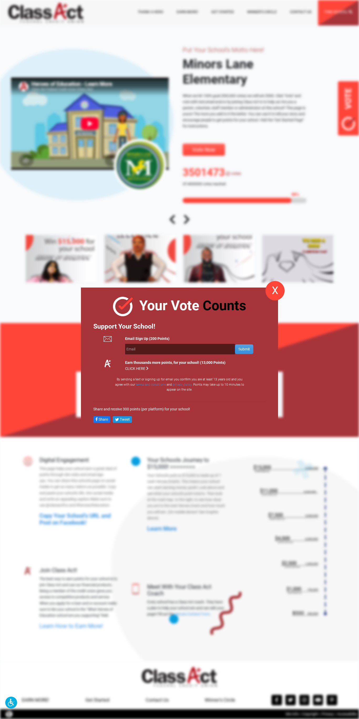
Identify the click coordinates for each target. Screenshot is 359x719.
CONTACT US (300, 12)
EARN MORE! (187, 12)
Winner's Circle (220, 700)
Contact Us (157, 700)
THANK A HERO (150, 12)
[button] (11, 702)
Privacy (328, 714)
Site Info (292, 714)
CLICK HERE (135, 368)
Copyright (310, 714)
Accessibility (347, 714)
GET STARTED (222, 12)
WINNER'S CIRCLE (262, 12)
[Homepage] (46, 12)
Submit (244, 349)
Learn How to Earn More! (71, 626)
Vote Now (203, 150)
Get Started (97, 700)
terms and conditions (151, 384)
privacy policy (182, 384)
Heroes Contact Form (192, 614)
